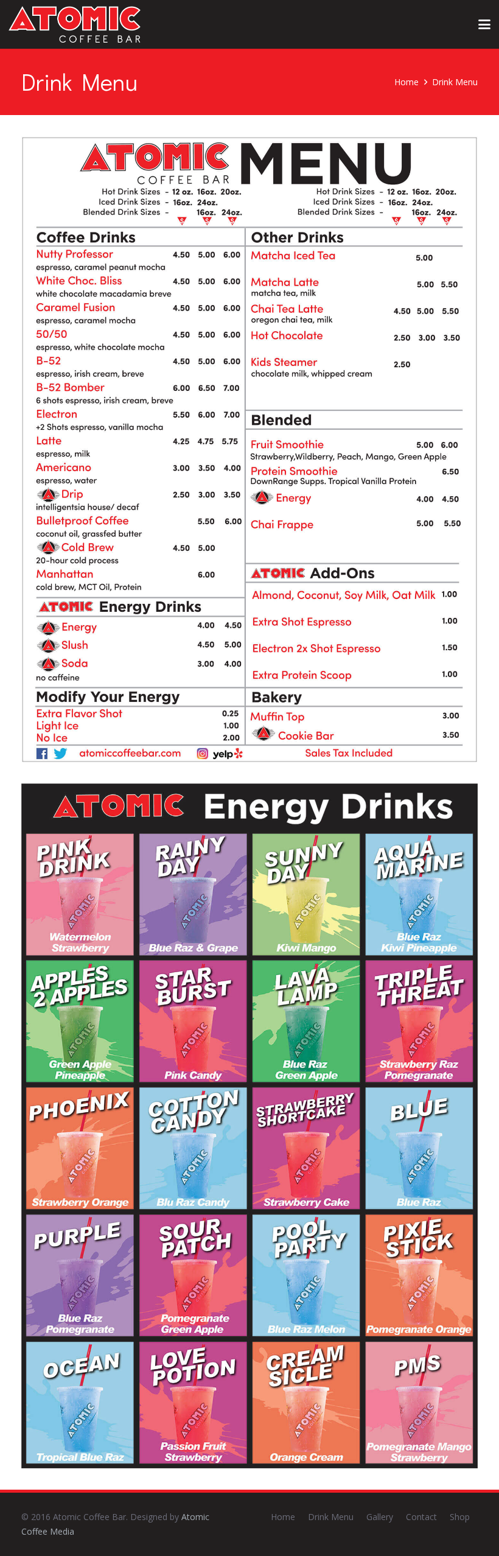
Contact (421, 1517)
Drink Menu (331, 1517)
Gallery (379, 1517)
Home (283, 1517)
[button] (484, 24)
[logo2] (75, 24)
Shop (460, 1517)
